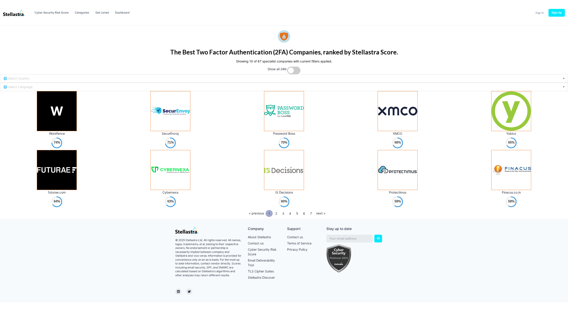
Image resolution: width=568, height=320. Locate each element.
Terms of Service (299, 243)
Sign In (539, 12)
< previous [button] (256, 213)
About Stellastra (259, 237)
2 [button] (276, 213)
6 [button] (304, 213)
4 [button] (290, 213)
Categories (82, 12)
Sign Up (557, 12)
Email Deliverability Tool (261, 262)
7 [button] (311, 213)
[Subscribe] (378, 238)
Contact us (256, 243)
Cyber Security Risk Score (52, 12)
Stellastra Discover (261, 277)
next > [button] (320, 213)
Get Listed (102, 12)
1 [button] (269, 213)
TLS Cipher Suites (261, 271)
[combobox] (284, 78)
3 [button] (283, 213)
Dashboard (122, 12)
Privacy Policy (297, 249)
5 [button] (297, 213)
